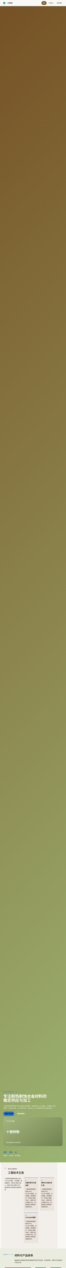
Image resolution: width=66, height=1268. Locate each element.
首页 (44, 3)
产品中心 (51, 3)
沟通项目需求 (21, 1113)
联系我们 (59, 3)
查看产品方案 (9, 1113)
